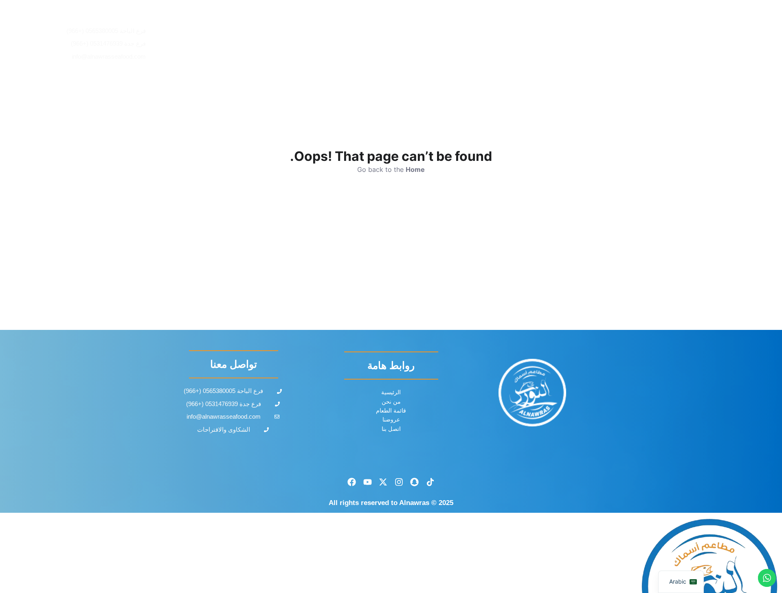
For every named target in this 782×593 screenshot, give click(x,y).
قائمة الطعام (471, 44)
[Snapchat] (415, 482)
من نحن (372, 44)
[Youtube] (367, 482)
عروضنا (418, 44)
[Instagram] (399, 482)
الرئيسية (525, 44)
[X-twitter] (383, 482)
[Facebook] (352, 482)
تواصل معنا (321, 44)
